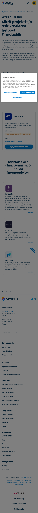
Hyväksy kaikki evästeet (27, 92)
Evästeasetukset (17, 97)
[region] (19, 87)
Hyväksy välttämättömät (10, 92)
